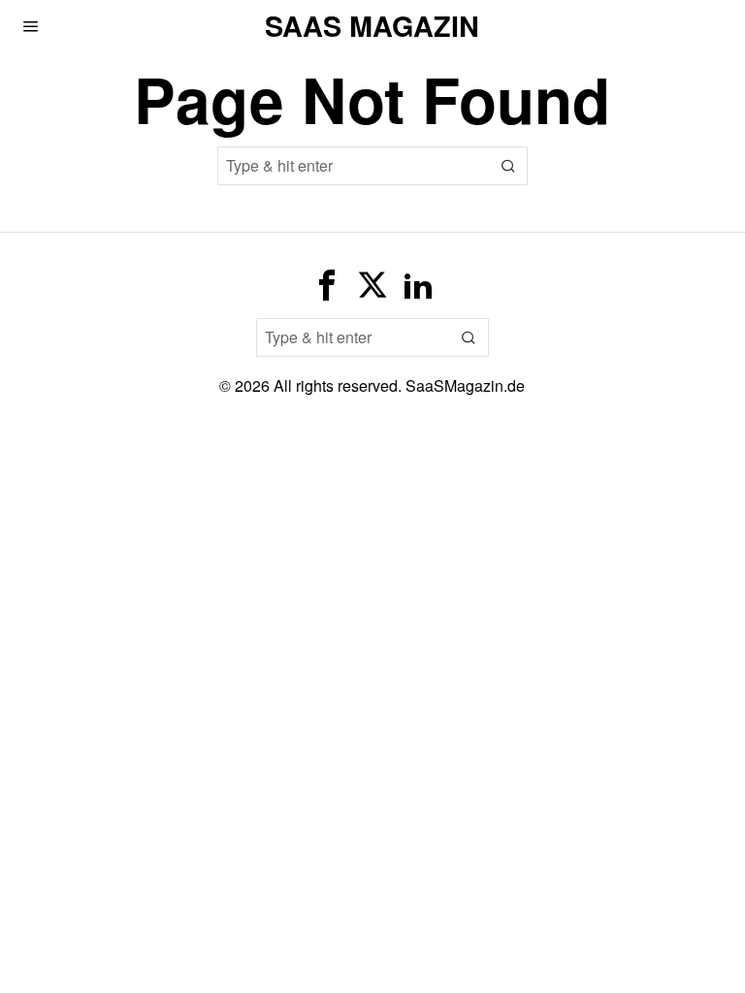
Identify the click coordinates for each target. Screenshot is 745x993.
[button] (508, 165)
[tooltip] (326, 285)
